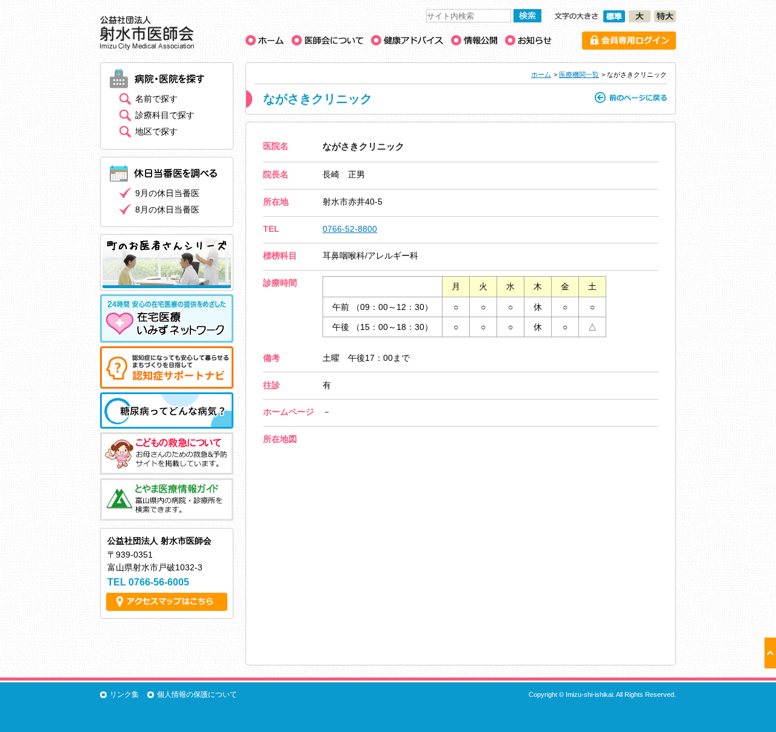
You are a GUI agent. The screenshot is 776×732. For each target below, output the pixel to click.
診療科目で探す (165, 115)
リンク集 (124, 694)
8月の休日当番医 (167, 209)
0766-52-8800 (350, 229)
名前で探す (156, 99)
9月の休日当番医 (167, 193)
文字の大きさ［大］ (640, 16)
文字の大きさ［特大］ (665, 16)
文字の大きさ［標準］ (614, 16)
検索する (527, 15)
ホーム (541, 74)
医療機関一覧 (579, 74)
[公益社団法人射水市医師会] (147, 47)
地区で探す (156, 131)
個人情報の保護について (197, 694)
